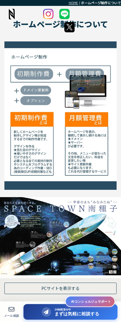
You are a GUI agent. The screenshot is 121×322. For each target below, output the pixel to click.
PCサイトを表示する (60, 288)
